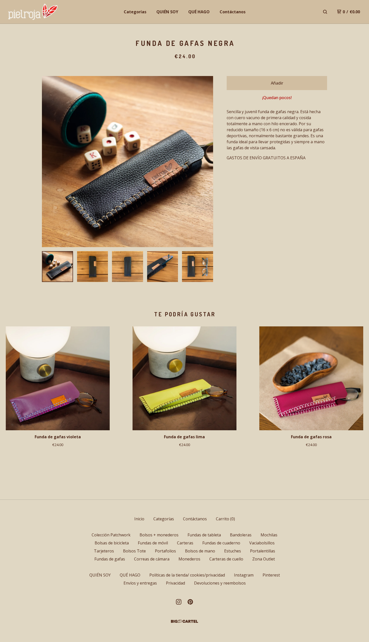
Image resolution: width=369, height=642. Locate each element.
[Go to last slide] (49, 162)
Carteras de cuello (226, 559)
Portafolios (165, 551)
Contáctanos (232, 12)
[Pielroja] (33, 12)
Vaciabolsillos (262, 543)
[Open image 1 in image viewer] (127, 161)
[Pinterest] (190, 602)
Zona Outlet (263, 559)
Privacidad (175, 583)
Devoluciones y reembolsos (220, 583)
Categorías (135, 12)
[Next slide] (206, 162)
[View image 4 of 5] (162, 266)
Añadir (277, 83)
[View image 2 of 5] (92, 266)
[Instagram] (178, 602)
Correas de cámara (151, 559)
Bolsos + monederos (159, 535)
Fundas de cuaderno (221, 543)
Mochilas (269, 535)
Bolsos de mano (200, 551)
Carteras (185, 543)
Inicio (139, 519)
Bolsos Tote (134, 551)
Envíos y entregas (140, 583)
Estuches (232, 551)
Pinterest (271, 575)
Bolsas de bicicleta (112, 543)
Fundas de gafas (109, 559)
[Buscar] (325, 12)
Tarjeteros (104, 551)
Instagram (244, 575)
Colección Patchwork (111, 535)
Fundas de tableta (204, 535)
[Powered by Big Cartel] (184, 621)
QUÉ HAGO (199, 12)
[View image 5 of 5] (197, 266)
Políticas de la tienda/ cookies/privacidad (187, 575)
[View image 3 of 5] (127, 266)
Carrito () (225, 519)
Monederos (189, 559)
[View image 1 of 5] (57, 266)
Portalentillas (262, 551)
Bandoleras (241, 535)
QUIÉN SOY (167, 12)
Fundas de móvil (153, 543)
